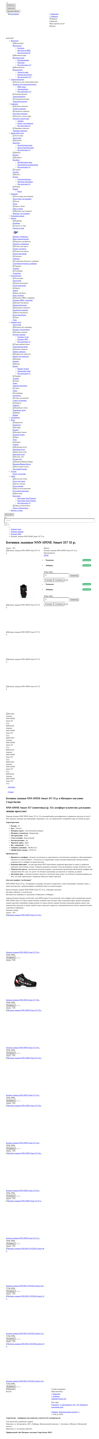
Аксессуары (17, 138)
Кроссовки (16, 496)
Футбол (15, 177)
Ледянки (16, 378)
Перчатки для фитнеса (21, 244)
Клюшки (16, 361)
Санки (15, 391)
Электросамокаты (19, 96)
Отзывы (11, 792)
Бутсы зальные (18, 486)
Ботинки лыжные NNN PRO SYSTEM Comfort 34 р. (25, 1381)
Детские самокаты (19, 109)
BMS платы (22, 87)
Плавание (14, 194)
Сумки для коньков (20, 400)
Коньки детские (23, 369)
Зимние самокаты (19, 352)
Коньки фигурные (24, 371)
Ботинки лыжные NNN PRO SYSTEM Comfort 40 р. (25, 1286)
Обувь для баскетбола (20, 508)
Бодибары (16, 223)
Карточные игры (19, 454)
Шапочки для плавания (21, 213)
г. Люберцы (54, 16)
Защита (15, 290)
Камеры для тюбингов (21, 356)
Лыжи (15, 383)
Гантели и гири (18, 228)
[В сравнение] (19, 1005)
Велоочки (21, 63)
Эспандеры (17, 273)
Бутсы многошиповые (21, 491)
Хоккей (15, 189)
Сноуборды (17, 395)
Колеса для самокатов (25, 123)
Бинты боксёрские (19, 315)
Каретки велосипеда (25, 75)
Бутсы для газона (19, 481)
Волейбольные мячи (25, 162)
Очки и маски (18, 209)
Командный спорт (17, 133)
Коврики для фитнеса (20, 237)
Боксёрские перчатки (20, 310)
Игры (13, 420)
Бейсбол (16, 155)
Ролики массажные (20, 254)
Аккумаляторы (23, 89)
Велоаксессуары (18, 58)
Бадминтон (17, 425)
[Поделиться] (66, 580)
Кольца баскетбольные (26, 148)
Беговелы (21, 48)
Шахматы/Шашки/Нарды (22, 464)
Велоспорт (14, 41)
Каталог (9, 1391)
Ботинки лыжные (19, 334)
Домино (16, 444)
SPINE (46, 555)
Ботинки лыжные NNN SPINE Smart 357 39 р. (23, 1048)
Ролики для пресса (19, 249)
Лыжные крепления (20, 386)
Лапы (15, 320)
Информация (10, 1389)
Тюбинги (16, 405)
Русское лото (17, 459)
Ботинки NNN (23, 339)
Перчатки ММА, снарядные (23, 300)
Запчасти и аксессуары (21, 118)
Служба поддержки (58, 1389)
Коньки (15, 366)
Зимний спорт (16, 322)
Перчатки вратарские (25, 182)
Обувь (13, 476)
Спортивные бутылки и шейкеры (25, 263)
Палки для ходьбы (19, 474)
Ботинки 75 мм (23, 337)
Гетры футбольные (24, 179)
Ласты (15, 204)
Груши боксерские (19, 286)
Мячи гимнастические (21, 239)
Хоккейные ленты (19, 410)
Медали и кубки (17, 510)
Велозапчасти (18, 70)
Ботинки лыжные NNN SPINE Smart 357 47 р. (23, 1238)
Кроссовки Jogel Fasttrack (27, 498)
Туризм (13, 471)
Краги (20, 191)
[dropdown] (7, 2)
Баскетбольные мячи (25, 145)
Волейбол (16, 160)
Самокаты (14, 104)
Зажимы (20, 121)
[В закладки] (17, 1005)
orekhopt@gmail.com (58, 1399)
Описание (11, 787)
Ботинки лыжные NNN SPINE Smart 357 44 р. (23, 1143)
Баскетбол (16, 143)
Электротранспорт (17, 79)
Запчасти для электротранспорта (24, 84)
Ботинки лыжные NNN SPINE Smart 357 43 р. (23, 1095)
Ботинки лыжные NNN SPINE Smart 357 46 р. (23, 1190)
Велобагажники (23, 60)
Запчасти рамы (23, 72)
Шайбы (15, 415)
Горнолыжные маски (20, 347)
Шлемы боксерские (20, 305)
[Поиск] (9, 524)
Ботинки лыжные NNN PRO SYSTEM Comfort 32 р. (25, 1333)
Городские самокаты (20, 114)
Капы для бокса (18, 295)
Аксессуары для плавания (22, 199)
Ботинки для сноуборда (21, 330)
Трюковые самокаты (20, 131)
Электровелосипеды (20, 101)
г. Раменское (54, 14)
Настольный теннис (20, 469)
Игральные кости (19, 449)
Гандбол (16, 172)
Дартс (15, 440)
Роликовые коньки (17, 216)
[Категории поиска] (5, 517)
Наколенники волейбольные (28, 165)
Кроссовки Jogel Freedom (27, 501)
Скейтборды (15, 418)
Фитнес (13, 218)
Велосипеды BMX (24, 50)
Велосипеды (17, 46)
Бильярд (16, 430)
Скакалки (16, 259)
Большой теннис (19, 435)
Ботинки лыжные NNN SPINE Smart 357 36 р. (23, 952)
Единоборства (16, 276)
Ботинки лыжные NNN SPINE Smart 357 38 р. (23, 1000)
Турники (16, 268)
